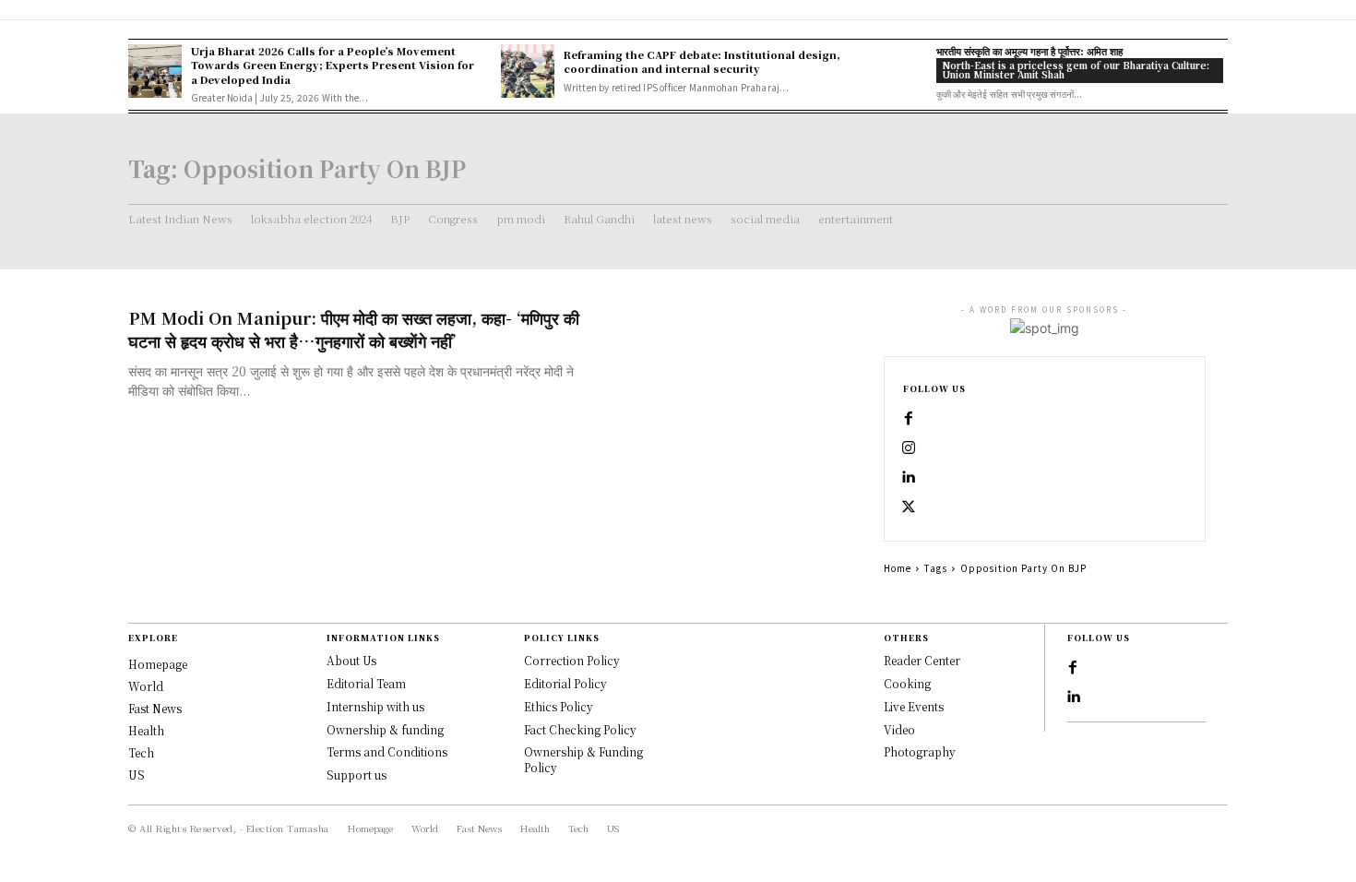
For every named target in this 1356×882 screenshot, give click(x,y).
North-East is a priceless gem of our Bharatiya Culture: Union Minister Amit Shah (1075, 69)
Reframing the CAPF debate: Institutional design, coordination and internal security (702, 61)
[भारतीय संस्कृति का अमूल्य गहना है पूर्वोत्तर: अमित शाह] (900, 71)
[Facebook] (908, 419)
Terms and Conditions (387, 751)
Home (897, 568)
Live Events (914, 706)
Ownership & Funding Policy (583, 759)
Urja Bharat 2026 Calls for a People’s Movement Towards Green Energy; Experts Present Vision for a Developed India (332, 65)
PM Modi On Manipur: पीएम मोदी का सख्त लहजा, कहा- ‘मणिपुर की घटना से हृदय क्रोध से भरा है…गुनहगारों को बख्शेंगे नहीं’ (353, 328)
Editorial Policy (565, 683)
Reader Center (922, 660)
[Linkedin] (908, 478)
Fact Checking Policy (580, 729)
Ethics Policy (558, 706)
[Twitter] (908, 507)
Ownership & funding (385, 729)
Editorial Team (366, 683)
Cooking (907, 683)
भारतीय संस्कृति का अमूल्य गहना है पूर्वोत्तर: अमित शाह (1029, 50)
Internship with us (375, 706)
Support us (357, 774)
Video (899, 729)
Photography (920, 751)
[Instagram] (908, 448)
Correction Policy (572, 660)
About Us (351, 660)
